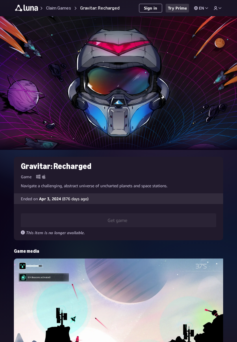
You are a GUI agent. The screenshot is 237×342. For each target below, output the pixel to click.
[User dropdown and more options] (217, 8)
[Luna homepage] (26, 9)
